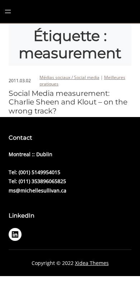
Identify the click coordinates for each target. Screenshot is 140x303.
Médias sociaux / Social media (69, 77)
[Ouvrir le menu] (8, 11)
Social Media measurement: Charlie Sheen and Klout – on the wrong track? (68, 102)
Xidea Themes (92, 263)
